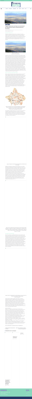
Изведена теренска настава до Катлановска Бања (10, 328)
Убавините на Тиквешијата (15, 337)
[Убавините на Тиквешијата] (15, 332)
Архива (23, 8)
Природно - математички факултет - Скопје (5, 392)
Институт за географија (3, 393)
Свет (17, 8)
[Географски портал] (1, 8)
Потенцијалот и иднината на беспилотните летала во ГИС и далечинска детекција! (7, 382)
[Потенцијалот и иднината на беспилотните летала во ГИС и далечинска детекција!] (8, 332)
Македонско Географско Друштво (4, 394)
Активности (10, 8)
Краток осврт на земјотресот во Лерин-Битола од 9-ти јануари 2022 (21, 328)
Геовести (7, 8)
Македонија (14, 8)
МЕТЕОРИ (21, 333)
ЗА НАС (25, 8)
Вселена (20, 8)
